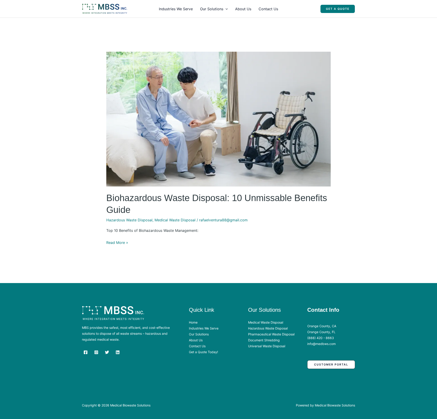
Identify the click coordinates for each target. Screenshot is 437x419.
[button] (225, 9)
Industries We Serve (176, 9)
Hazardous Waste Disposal (129, 220)
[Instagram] (96, 352)
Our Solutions (211, 9)
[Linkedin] (117, 352)
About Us (243, 9)
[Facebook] (85, 352)
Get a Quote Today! (203, 352)
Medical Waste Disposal (175, 220)
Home (193, 322)
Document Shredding (264, 340)
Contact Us (268, 9)
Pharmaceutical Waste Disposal (271, 334)
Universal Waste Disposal (266, 346)
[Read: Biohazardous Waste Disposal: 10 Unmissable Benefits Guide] (218, 119)
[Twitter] (107, 352)
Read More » (117, 243)
